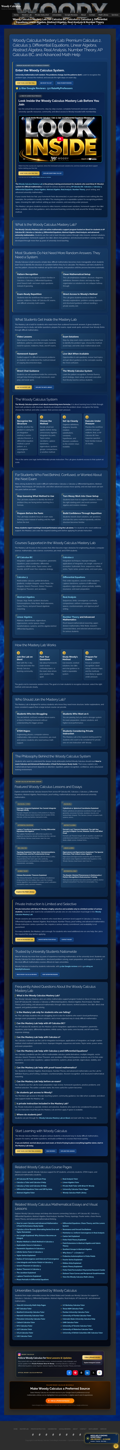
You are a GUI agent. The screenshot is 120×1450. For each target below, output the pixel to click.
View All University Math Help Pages (31, 1305)
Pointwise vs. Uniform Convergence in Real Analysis (83, 1233)
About (83, 15)
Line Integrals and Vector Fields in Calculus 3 (35, 1262)
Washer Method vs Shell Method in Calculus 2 (35, 1242)
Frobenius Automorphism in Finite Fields (79, 1256)
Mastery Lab (27, 15)
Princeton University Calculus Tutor (31, 1319)
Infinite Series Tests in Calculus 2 (30, 1252)
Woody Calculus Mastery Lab (30, 184)
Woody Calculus (11, 6)
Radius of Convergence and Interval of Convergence (38, 1259)
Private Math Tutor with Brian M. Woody (78, 1186)
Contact (92, 15)
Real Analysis (66, 189)
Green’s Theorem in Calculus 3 (29, 1266)
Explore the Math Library (44, 387)
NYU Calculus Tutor (24, 1326)
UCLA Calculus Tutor (25, 1333)
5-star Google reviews (69, 966)
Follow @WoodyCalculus (92, 1357)
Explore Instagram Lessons (92, 1362)
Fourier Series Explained (72, 1260)
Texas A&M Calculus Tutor (73, 1309)
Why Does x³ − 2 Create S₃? (73, 1253)
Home (16, 15)
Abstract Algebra (53, 189)
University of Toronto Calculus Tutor (77, 1326)
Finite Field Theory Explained (74, 1240)
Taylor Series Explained (26, 1255)
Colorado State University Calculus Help (79, 1319)
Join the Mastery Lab (23, 387)
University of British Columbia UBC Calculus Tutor (83, 1333)
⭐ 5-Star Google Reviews (30, 88)
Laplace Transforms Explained (29, 1276)
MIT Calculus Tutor (24, 1309)
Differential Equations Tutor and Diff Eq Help (34, 1189)
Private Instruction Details (47, 939)
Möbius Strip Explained (72, 1263)
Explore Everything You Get (52, 173)
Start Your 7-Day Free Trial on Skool (29, 1151)
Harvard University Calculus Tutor (30, 1316)
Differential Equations (24, 189)
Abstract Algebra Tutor (26, 1193)
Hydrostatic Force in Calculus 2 (29, 1245)
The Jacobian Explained (26, 1273)
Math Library (103, 15)
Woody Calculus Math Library (74, 1193)
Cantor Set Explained (71, 1236)
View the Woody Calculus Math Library (78, 1277)
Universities (56, 15)
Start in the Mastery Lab (25, 939)
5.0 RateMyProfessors (60, 88)
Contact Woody (67, 939)
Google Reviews (71, 15)
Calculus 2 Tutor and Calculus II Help (31, 1182)
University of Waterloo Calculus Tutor (78, 1329)
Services (115, 15)
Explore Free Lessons (68, 1151)
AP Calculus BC (77, 187)
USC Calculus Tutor (24, 1336)
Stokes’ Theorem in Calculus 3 (29, 1269)
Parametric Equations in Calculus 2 (31, 1248)
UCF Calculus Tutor (24, 1329)
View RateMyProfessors (50, 974)
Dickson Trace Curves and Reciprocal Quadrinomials (84, 1273)
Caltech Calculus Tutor (26, 1322)
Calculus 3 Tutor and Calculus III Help (31, 1186)
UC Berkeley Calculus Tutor (74, 1305)
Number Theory (78, 189)
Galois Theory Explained (72, 1266)
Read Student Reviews (64, 83)
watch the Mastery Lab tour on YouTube (41, 177)
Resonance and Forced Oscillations (77, 1229)
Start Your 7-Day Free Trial (26, 83)
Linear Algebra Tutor (71, 1182)
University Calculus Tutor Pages (75, 1189)
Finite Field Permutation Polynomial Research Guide (84, 1270)
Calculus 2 (88, 187)
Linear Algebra (40, 189)
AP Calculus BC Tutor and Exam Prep (31, 1179)
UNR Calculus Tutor (70, 1322)
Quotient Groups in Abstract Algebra (77, 1249)
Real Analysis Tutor (70, 1179)
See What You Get (46, 83)
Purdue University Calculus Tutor (76, 1312)
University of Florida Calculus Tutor (77, 1316)
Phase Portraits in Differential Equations (33, 1279)
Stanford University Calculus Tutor (30, 1312)
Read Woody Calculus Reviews (27, 974)
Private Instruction (42, 15)
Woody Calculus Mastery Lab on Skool (54, 1118)
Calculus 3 (97, 187)
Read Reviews (50, 1151)
